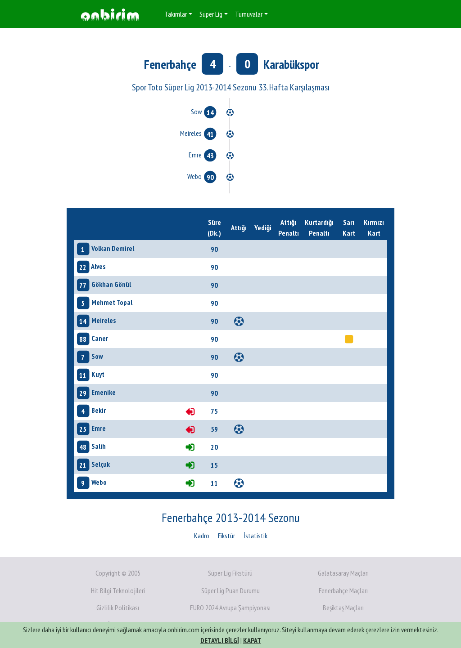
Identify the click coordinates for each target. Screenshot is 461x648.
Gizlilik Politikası (117, 607)
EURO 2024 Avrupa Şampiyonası (230, 607)
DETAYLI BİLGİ (219, 640)
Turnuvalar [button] (248, 13)
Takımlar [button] (175, 13)
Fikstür (226, 535)
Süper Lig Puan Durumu (230, 590)
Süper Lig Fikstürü (230, 572)
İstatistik (255, 535)
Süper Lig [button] (210, 13)
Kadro (201, 535)
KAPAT (252, 640)
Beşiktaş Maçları (343, 607)
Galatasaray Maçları (343, 572)
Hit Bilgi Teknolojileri (118, 590)
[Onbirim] (110, 14)
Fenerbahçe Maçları (343, 590)
